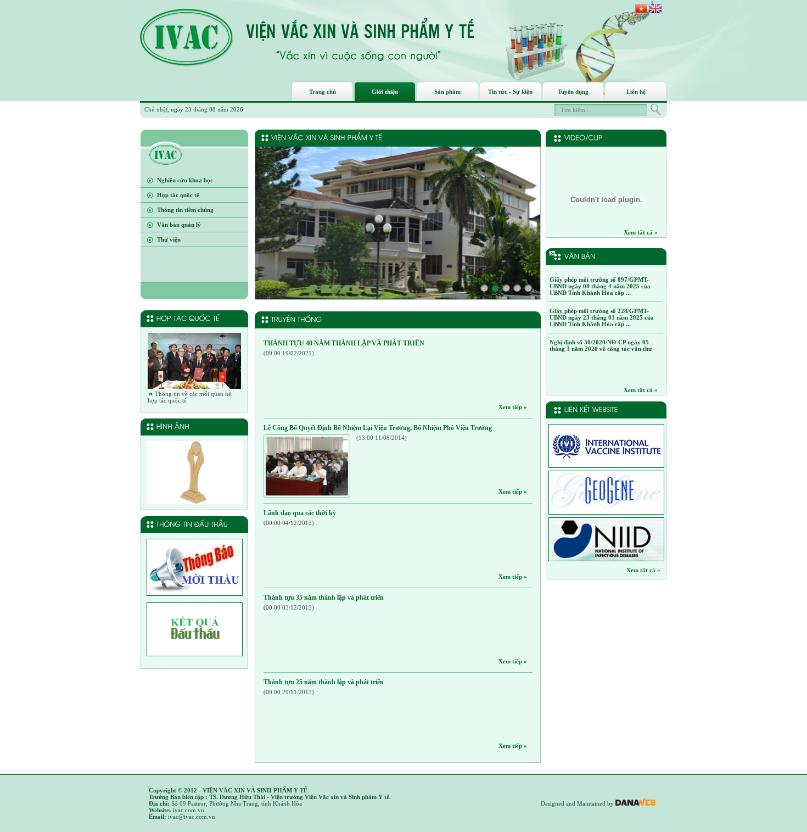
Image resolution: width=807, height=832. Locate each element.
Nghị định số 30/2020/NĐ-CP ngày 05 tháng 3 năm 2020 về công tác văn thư (601, 345)
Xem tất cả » (641, 232)
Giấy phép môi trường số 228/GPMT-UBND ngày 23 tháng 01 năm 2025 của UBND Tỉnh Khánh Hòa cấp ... (602, 317)
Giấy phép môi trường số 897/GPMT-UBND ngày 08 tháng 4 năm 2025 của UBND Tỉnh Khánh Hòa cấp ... (600, 286)
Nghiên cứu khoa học (185, 180)
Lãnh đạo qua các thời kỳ (300, 513)
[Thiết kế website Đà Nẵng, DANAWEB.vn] (635, 803)
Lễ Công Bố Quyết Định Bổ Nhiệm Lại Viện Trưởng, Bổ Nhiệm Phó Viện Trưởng (378, 428)
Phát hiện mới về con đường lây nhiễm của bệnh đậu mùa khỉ (602, 256)
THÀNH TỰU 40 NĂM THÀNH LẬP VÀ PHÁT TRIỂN (344, 343)
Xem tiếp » (512, 407)
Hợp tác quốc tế (178, 195)
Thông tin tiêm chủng (185, 209)
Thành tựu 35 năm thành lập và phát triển (324, 597)
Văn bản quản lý (179, 224)
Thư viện (169, 239)
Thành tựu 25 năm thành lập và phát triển (324, 682)
